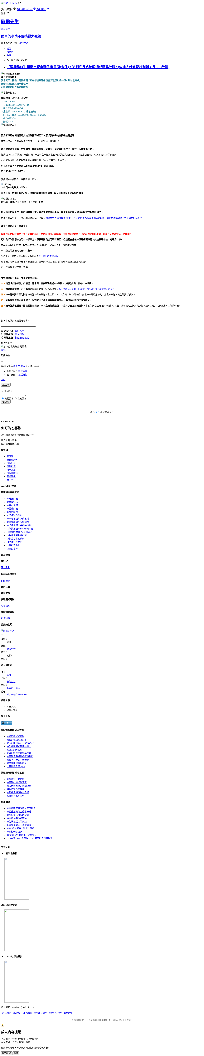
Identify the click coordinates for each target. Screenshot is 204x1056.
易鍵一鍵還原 (14, 831)
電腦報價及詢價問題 (18, 522)
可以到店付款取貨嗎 (18, 815)
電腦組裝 (11, 463)
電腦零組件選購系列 (18, 519)
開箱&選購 (12, 460)
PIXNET (81, 1020)
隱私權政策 (117, 1020)
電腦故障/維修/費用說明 (19, 532)
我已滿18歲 (6, 1053)
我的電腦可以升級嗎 (18, 792)
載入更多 (5, 385)
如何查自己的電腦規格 (19, 786)
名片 (9, 55)
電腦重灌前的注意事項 (19, 825)
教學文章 (11, 470)
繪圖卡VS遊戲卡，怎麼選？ (22, 835)
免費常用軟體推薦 (17, 535)
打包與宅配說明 (15, 796)
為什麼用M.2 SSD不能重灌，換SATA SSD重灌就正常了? (86, 289)
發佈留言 (5, 402)
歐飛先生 (10, 21)
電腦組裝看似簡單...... (18, 763)
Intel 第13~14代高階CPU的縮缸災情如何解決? (30, 838)
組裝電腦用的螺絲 (17, 821)
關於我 (10, 456)
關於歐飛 (5, 567)
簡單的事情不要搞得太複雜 (21, 36)
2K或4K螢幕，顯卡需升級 (20, 828)
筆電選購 (12, 505)
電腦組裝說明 (40, 1013)
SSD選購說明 (14, 750)
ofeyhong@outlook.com (17, 694)
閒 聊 (10, 480)
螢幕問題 (12, 508)
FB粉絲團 (6, 581)
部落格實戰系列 (15, 539)
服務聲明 (128, 1020)
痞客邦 (16, 366)
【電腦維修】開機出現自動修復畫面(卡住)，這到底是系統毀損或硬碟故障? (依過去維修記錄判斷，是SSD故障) (88, 67)
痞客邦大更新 (14, 542)
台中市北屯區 (13, 688)
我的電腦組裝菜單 (17, 740)
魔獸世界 (12, 549)
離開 (16, 1053)
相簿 (9, 48)
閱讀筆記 (11, 476)
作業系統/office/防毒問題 (20, 529)
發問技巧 (12, 502)
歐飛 (3, 350)
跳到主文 (5, 29)
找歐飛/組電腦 (22, 337)
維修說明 (5, 618)
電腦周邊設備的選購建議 (20, 756)
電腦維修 (22, 374)
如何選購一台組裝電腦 (19, 525)
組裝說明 (5, 606)
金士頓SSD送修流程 (48, 256)
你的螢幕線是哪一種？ (19, 746)
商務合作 (68, 1013)
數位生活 (23, 43)
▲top (3, 379)
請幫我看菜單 (14, 515)
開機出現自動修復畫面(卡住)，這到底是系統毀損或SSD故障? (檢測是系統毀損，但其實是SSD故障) (94, 218)
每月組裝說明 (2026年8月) (20, 743)
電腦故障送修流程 (17, 782)
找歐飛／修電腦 (15, 779)
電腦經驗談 (12, 473)
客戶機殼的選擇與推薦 (19, 753)
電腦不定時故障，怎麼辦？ (21, 808)
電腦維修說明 (55, 1013)
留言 (23, 366)
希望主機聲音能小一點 (19, 811)
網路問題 (12, 512)
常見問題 (19, 334)
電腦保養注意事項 (17, 818)
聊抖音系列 (13, 545)
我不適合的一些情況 (18, 760)
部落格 (10, 52)
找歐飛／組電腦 (15, 736)
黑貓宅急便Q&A (16, 766)
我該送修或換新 (15, 789)
